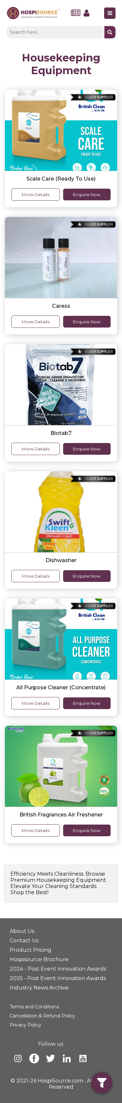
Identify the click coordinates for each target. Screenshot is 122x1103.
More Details (35, 194)
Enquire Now (87, 194)
